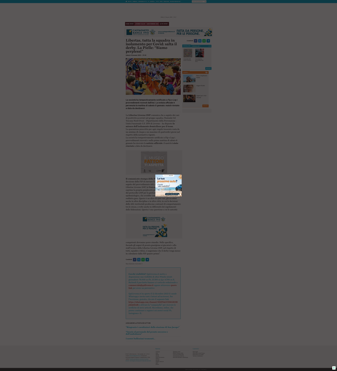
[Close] (182, 174)
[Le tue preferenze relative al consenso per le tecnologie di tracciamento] (334, 368)
